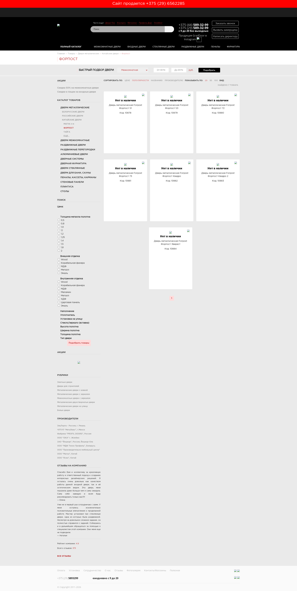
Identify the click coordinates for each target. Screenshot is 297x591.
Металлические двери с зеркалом (73, 394)
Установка (74, 570)
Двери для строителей (68, 386)
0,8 (62, 224)
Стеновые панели (72, 182)
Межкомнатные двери (107, 46)
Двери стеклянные (72, 168)
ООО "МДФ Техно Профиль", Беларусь (76, 446)
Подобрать (209, 70)
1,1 (62, 230)
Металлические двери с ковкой (72, 390)
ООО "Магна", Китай (67, 454)
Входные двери (136, 46)
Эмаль (64, 273)
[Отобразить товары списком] (231, 80)
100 (216, 80)
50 (211, 80)
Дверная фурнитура (73, 164)
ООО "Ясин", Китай (66, 458)
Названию (157, 80)
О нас (108, 570)
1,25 (63, 237)
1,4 (62, 241)
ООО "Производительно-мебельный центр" (78, 450)
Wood (64, 260)
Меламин (66, 292)
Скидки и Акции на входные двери (76, 92)
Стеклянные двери (164, 46)
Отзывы (118, 570)
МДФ (64, 266)
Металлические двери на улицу (72, 406)
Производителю (174, 80)
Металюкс (132, 22)
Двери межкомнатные (75, 140)
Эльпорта (121, 22)
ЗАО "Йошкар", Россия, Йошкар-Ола (75, 442)
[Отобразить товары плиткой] (227, 80)
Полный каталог (71, 46)
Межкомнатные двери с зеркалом (73, 398)
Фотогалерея (133, 570)
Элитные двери (64, 382)
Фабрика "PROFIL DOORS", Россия (74, 434)
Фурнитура (233, 46)
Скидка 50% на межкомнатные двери (78, 88)
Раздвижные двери (192, 46)
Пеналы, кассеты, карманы (78, 177)
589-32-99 (193, 24)
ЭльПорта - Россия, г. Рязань (71, 426)
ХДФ (63, 299)
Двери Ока (110, 22)
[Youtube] (238, 571)
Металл (65, 270)
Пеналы (215, 46)
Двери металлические (74, 108)
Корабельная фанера (73, 263)
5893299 (67, 578)
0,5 (62, 220)
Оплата (61, 570)
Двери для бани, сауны (75, 173)
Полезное (175, 570)
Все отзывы (64, 556)
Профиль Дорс (145, 22)
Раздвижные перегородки (77, 150)
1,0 (62, 227)
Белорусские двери (73, 112)
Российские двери (72, 116)
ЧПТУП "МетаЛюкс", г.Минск (71, 430)
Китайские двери (72, 120)
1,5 (62, 244)
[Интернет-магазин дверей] (72, 25)
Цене (127, 80)
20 (206, 80)
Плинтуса (66, 187)
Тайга (67, 132)
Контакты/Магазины (155, 570)
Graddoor (158, 22)
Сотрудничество (92, 570)
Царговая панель (70, 302)
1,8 (62, 247)
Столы (64, 191)
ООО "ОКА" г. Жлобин (68, 438)
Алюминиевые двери (74, 154)
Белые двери (63, 410)
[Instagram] (235, 571)
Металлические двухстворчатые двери (76, 402)
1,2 (62, 234)
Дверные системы (72, 159)
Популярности (140, 80)
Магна (67, 124)
